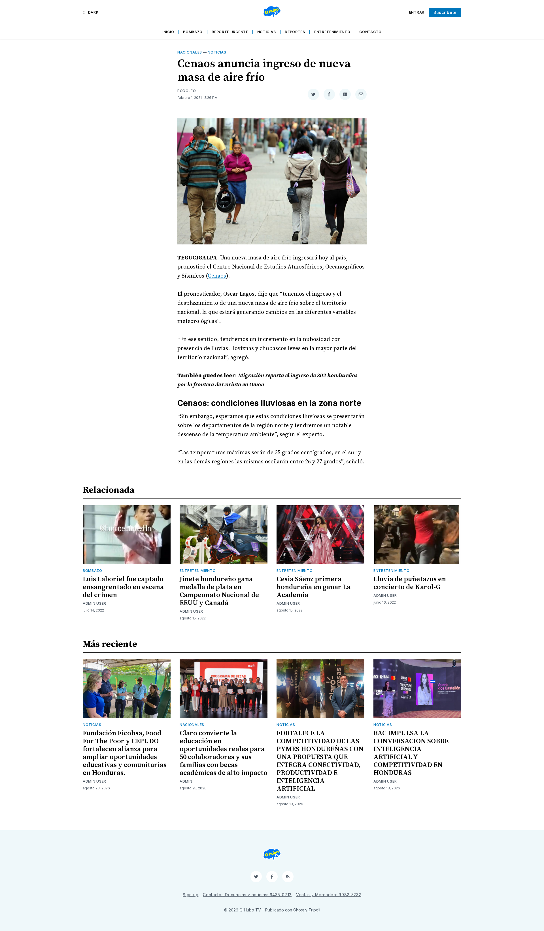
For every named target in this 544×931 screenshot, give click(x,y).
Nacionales (189, 52)
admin (186, 781)
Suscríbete (445, 12)
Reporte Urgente (230, 32)
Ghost (298, 909)
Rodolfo (186, 91)
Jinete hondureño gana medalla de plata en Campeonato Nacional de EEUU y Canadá (219, 591)
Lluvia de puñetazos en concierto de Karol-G (409, 583)
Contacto (370, 32)
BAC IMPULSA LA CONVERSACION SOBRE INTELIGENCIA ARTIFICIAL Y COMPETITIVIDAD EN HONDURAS (411, 753)
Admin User (94, 603)
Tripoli (314, 909)
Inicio (168, 32)
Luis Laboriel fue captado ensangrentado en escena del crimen (123, 587)
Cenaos (217, 276)
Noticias (266, 32)
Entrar (416, 12)
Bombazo (193, 32)
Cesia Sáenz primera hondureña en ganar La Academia (313, 587)
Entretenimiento (332, 32)
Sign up (190, 894)
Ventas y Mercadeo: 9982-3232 (328, 894)
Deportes (295, 32)
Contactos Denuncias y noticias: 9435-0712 (247, 894)
